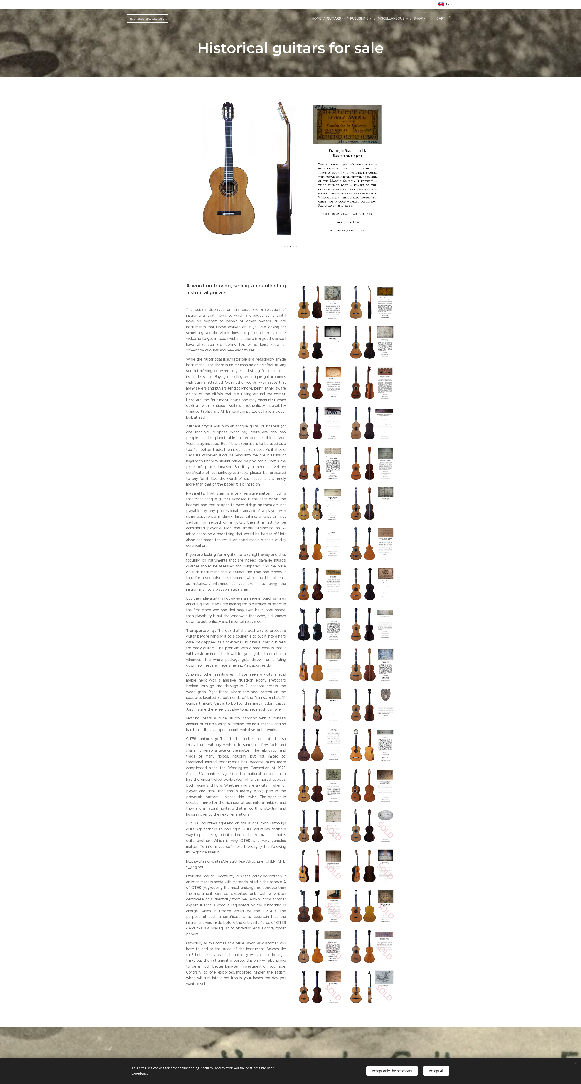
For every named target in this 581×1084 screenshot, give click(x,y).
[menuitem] (318, 18)
